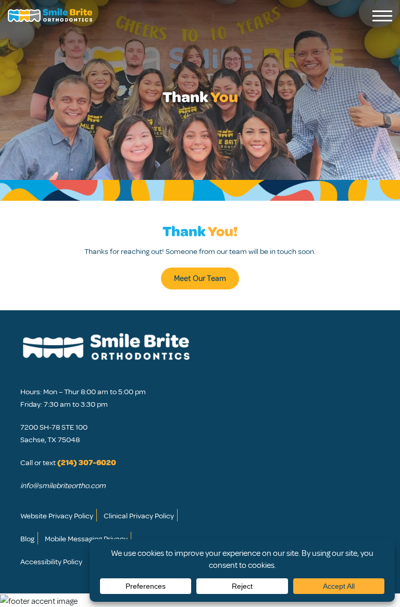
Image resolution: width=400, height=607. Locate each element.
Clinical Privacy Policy (139, 515)
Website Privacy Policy (56, 515)
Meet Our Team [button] (200, 278)
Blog (27, 538)
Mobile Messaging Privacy (86, 538)
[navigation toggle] (382, 15)
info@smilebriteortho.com (63, 485)
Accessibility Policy (51, 561)
